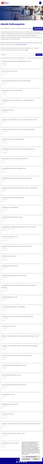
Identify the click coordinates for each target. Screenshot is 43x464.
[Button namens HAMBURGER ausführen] (40, 3)
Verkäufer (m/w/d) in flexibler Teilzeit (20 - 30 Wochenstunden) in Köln (19, 119)
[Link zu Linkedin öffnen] (21, 462)
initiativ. (26, 50)
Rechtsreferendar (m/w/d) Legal (10, 443)
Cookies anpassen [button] (26, 459)
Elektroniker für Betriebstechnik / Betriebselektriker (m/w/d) (17, 246)
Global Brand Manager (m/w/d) (9, 297)
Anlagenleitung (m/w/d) (8, 110)
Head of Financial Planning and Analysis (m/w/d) (14, 384)
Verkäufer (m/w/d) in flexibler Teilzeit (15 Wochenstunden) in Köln (18, 129)
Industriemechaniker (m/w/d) (9, 256)
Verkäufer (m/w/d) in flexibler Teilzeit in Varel (13, 433)
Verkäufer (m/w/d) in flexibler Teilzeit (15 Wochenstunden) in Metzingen (20, 345)
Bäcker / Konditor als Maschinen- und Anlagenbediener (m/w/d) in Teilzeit (20, 336)
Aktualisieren (39, 54)
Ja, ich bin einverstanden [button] (31, 456)
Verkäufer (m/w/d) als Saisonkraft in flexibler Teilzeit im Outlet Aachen (19, 188)
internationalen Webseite (21, 44)
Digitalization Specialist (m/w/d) (10, 404)
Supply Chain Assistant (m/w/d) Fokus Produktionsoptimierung (17, 316)
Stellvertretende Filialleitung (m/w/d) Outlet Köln (14, 275)
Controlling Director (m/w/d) (9, 326)
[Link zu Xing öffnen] (24, 462)
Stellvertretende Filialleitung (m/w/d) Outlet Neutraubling (16, 80)
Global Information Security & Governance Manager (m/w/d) (17, 355)
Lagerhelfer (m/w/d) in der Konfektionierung (13, 139)
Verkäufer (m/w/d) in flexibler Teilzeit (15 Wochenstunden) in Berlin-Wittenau (21, 423)
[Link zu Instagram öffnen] (19, 462)
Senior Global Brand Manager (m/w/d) (11, 375)
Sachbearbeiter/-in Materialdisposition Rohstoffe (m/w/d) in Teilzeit (19, 227)
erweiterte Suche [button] (21, 57)
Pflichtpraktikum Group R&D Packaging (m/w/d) (14, 168)
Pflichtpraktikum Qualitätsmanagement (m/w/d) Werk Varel (17, 178)
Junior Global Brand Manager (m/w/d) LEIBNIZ (13, 306)
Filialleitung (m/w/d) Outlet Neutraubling (12, 90)
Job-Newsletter (38, 28)
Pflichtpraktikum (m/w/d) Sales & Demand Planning (15, 158)
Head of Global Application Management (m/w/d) (14, 365)
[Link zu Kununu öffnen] (26, 462)
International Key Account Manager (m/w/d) (13, 197)
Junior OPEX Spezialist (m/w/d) (10, 236)
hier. (28, 454)
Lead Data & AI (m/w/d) (8, 414)
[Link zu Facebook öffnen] (17, 462)
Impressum (18, 459)
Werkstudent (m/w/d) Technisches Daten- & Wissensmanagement (18, 149)
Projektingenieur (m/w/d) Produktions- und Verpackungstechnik (18, 100)
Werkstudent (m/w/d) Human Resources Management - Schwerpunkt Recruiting (19, 286)
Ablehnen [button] (36, 459)
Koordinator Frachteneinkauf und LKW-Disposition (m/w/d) (16, 61)
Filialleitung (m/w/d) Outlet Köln (10, 266)
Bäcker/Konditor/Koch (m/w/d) (9, 71)
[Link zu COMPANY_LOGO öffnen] (5, 3)
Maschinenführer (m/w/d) (8, 394)
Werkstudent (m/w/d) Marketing (10, 207)
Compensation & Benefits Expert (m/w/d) (12, 217)
